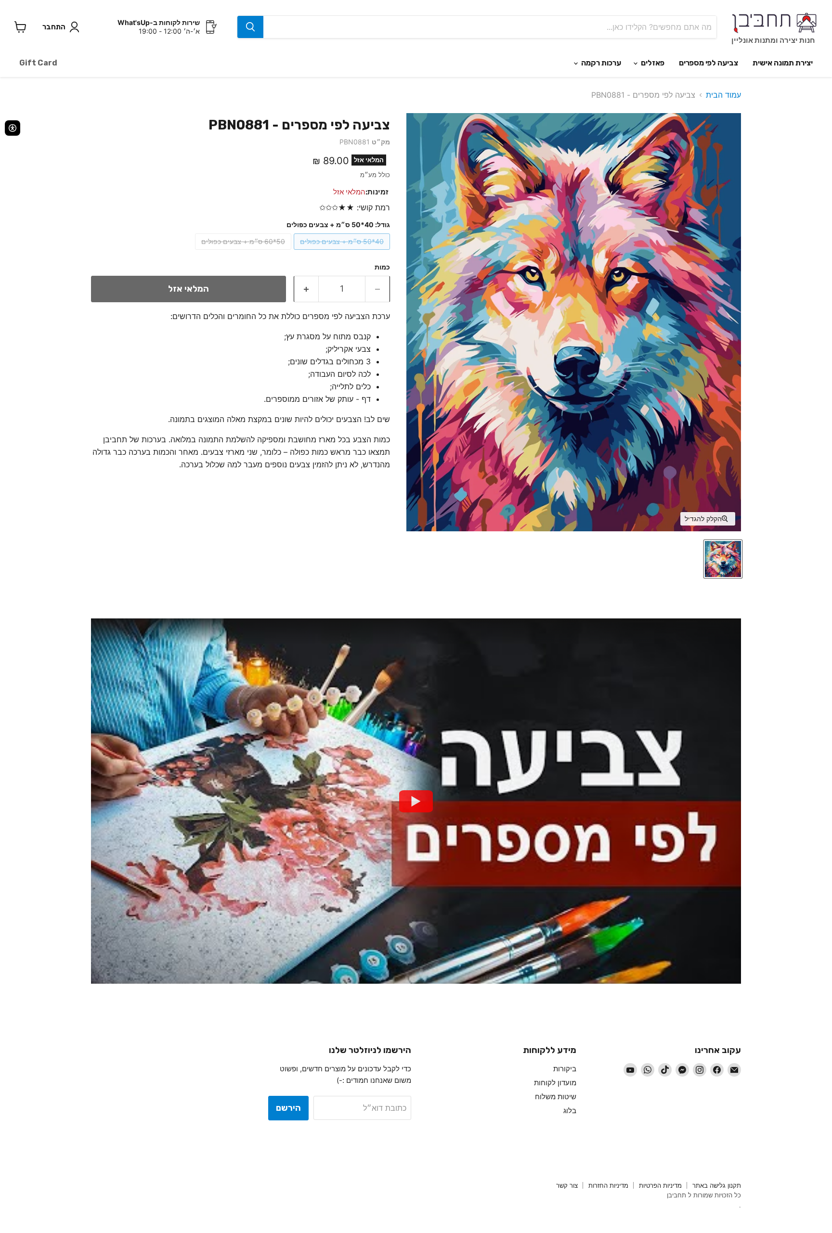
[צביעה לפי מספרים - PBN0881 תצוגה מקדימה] (723, 559)
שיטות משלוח (555, 1096)
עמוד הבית (723, 94)
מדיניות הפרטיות (660, 1185)
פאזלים (651, 62)
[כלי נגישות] (12, 128)
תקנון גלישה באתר (716, 1185)
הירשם (288, 1108)
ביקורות (564, 1068)
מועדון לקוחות (555, 1082)
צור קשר (567, 1185)
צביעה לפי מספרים (708, 62)
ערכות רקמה (600, 62)
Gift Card (38, 62)
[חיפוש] (250, 27)
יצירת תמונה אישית (783, 62)
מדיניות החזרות (608, 1185)
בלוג (569, 1110)
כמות (382, 267)
